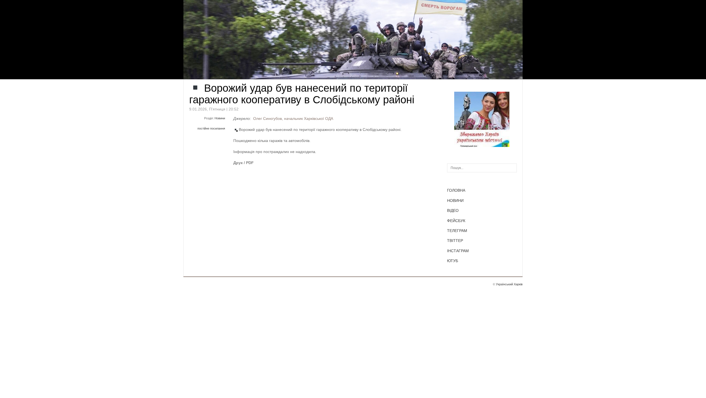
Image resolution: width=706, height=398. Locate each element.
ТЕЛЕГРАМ (457, 230)
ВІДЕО (453, 210)
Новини (220, 118)
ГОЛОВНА (456, 190)
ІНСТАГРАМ (458, 251)
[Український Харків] (481, 145)
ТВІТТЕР (455, 240)
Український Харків (509, 284)
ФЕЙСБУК (456, 220)
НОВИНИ (455, 200)
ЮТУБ (452, 261)
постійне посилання (211, 128)
